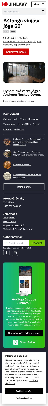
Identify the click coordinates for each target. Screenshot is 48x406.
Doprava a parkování (13, 225)
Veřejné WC (9, 217)
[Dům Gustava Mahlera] (14, 4)
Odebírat (37, 243)
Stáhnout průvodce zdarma (24, 333)
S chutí (36, 124)
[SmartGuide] (24, 342)
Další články (24, 186)
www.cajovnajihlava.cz (24, 101)
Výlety (23, 119)
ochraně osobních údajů (22, 248)
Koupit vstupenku (16, 51)
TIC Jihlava (8, 202)
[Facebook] (6, 253)
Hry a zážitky (24, 124)
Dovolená (33, 119)
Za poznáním (9, 124)
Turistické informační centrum (17, 229)
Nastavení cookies (24, 398)
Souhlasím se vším (24, 391)
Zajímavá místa (10, 119)
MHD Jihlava (9, 221)
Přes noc (7, 129)
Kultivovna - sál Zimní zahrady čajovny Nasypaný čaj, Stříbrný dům (22, 43)
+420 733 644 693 (12, 206)
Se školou (19, 129)
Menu (37, 4)
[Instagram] (15, 253)
